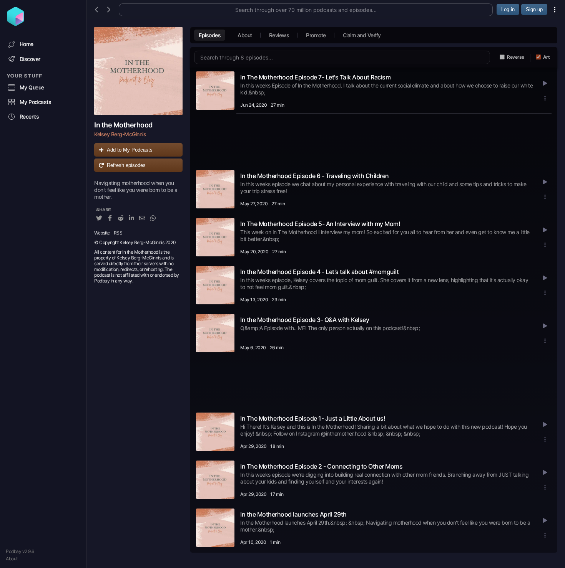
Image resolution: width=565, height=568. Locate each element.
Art (546, 57)
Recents (29, 116)
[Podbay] (15, 23)
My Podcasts (36, 102)
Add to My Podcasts (130, 150)
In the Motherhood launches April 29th (293, 514)
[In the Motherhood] (138, 71)
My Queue (32, 87)
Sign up (534, 9)
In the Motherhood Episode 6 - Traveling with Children (314, 176)
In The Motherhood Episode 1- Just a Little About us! (312, 418)
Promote (316, 35)
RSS (118, 233)
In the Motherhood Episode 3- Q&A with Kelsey (304, 320)
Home (26, 44)
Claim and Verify (362, 35)
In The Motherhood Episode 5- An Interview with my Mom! (320, 224)
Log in (508, 9)
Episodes (210, 35)
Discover (30, 59)
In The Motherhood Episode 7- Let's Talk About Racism (315, 77)
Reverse (515, 57)
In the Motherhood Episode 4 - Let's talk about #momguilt (319, 272)
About (12, 558)
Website (102, 233)
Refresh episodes (126, 165)
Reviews (279, 35)
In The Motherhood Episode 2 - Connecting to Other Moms (321, 466)
